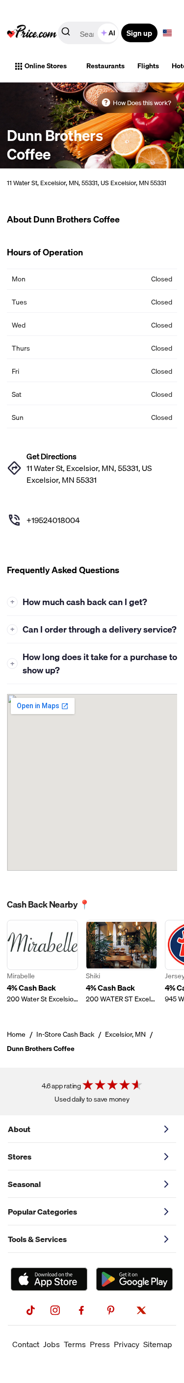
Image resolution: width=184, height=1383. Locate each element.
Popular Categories (42, 1211)
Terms (75, 1344)
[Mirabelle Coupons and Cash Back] (42, 962)
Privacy (126, 1344)
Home (16, 1034)
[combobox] (89, 33)
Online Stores (46, 65)
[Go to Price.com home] (32, 33)
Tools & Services (37, 1239)
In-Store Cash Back (65, 1034)
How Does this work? (142, 103)
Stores (19, 1156)
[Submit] (65, 33)
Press (100, 1344)
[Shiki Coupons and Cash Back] (121, 962)
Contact (25, 1344)
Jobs (51, 1344)
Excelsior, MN (125, 1034)
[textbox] (167, 33)
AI (111, 33)
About (19, 1129)
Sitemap (157, 1344)
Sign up (139, 33)
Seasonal (24, 1184)
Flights (148, 65)
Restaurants (105, 65)
